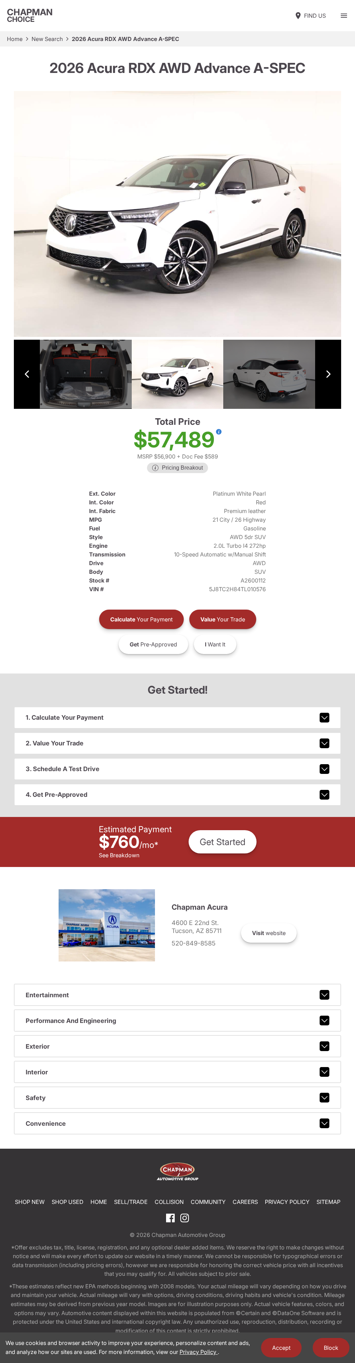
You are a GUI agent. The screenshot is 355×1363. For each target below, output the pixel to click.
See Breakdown (119, 855)
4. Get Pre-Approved (56, 794)
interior (37, 1072)
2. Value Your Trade (55, 743)
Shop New (30, 1201)
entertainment (47, 995)
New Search (47, 38)
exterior (38, 1046)
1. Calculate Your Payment (65, 717)
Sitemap (328, 1201)
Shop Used (68, 1201)
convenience (46, 1123)
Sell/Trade (131, 1201)
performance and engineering (71, 1020)
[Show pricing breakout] (219, 432)
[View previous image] (27, 374)
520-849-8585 (194, 943)
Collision (169, 1201)
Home (15, 38)
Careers (245, 1201)
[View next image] (328, 374)
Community (208, 1201)
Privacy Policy (287, 1201)
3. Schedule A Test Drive (62, 769)
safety (36, 1097)
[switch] (344, 15)
